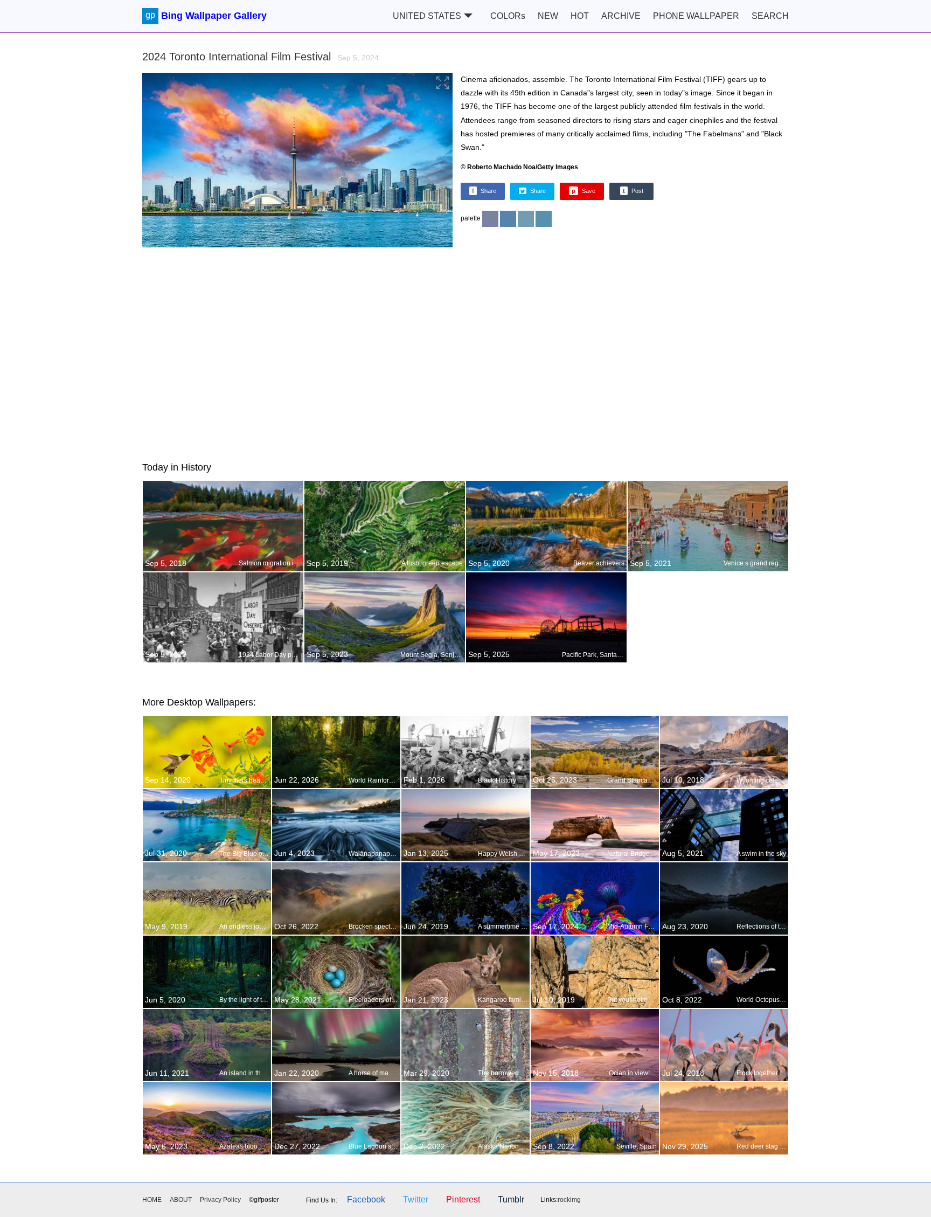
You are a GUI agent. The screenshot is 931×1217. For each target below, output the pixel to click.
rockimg (569, 1200)
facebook (366, 1199)
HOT (580, 15)
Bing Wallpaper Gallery (214, 15)
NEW (548, 15)
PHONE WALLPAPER (696, 15)
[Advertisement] (465, 352)
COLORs (507, 15)
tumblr (511, 1199)
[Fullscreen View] (297, 161)
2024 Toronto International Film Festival (260, 57)
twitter (415, 1199)
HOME (152, 1200)
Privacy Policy (220, 1200)
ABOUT (181, 1200)
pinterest (463, 1199)
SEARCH (770, 15)
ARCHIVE (621, 15)
